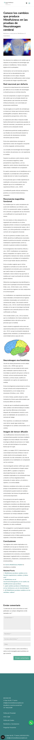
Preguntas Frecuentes (9, 727)
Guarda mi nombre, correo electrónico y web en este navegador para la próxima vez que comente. (16, 651)
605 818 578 (7, 698)
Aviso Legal (6, 717)
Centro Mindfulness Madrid (13, 565)
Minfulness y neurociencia (10, 33)
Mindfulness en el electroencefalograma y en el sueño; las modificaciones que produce (16, 582)
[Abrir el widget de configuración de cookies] (3, 737)
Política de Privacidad (9, 713)
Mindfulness (21, 33)
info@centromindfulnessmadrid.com (13, 703)
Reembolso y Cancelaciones (11, 724)
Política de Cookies (8, 720)
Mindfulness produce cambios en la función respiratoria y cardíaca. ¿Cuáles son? (15, 575)
